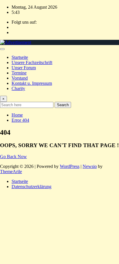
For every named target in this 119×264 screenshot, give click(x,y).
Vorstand (20, 78)
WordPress (69, 166)
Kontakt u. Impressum (32, 83)
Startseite (20, 57)
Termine (19, 72)
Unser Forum (24, 67)
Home (17, 115)
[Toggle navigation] (2, 49)
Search (63, 105)
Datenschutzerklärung (31, 186)
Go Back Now (13, 156)
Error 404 (20, 120)
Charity (18, 88)
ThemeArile (11, 171)
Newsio (90, 166)
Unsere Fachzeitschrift (32, 62)
